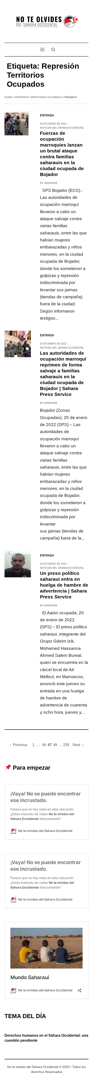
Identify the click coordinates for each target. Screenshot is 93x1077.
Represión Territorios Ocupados (38, 97)
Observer (50, 183)
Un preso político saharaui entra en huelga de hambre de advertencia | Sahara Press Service (64, 585)
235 (66, 745)
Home (8, 97)
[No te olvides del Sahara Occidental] (46, 22)
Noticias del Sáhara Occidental (62, 127)
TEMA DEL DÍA (25, 1016)
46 (44, 745)
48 (55, 745)
